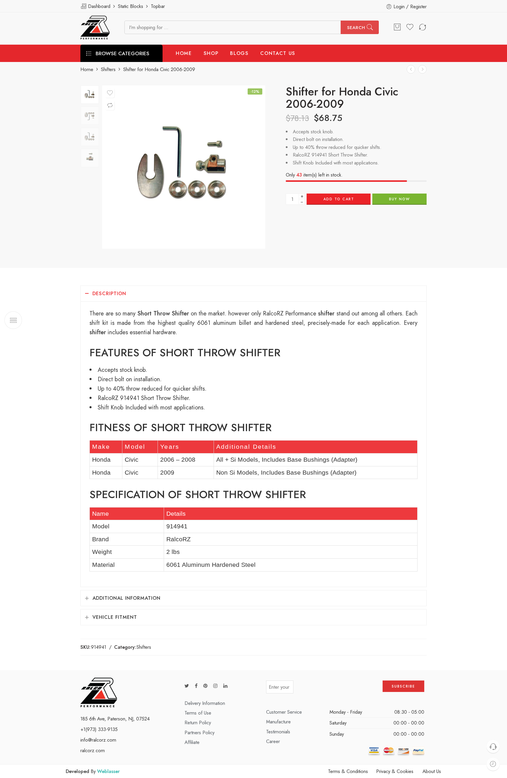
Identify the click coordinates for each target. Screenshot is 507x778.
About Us (431, 771)
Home (86, 69)
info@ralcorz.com (98, 739)
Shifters (108, 69)
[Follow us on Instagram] (215, 685)
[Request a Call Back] (493, 746)
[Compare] (109, 105)
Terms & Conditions (348, 771)
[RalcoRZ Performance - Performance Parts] (95, 27)
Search (356, 27)
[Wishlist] (109, 93)
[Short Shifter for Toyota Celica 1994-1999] (411, 69)
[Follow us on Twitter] (187, 685)
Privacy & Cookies (394, 771)
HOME (184, 53)
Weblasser (108, 771)
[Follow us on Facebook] (196, 685)
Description (109, 293)
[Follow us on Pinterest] (205, 685)
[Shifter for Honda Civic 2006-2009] (90, 94)
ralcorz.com (92, 750)
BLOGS (239, 53)
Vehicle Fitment (114, 617)
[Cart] (397, 27)
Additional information (126, 597)
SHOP (211, 53)
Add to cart (338, 199)
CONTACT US (277, 53)
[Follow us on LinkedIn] (225, 685)
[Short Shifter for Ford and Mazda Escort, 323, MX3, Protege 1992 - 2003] (422, 69)
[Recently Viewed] (493, 764)
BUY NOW (399, 199)
